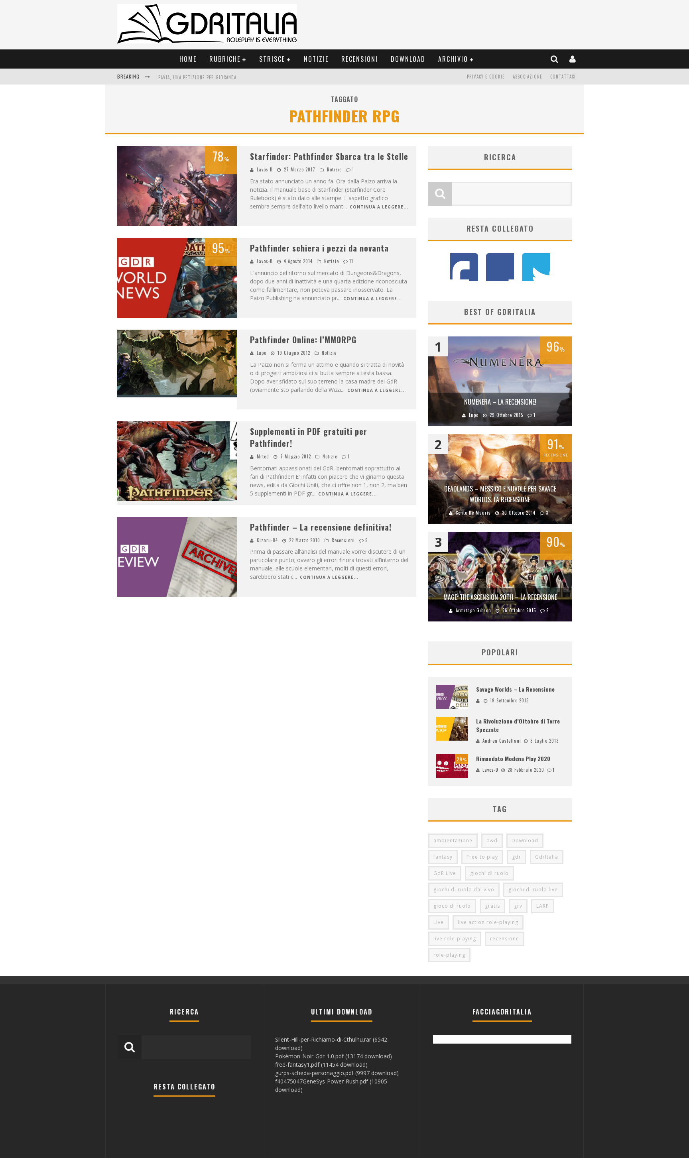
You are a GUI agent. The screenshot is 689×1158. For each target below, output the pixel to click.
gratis (492, 905)
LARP (542, 905)
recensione (504, 938)
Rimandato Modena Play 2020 (513, 758)
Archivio (453, 59)
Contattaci (563, 76)
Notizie (316, 59)
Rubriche (224, 59)
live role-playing (454, 938)
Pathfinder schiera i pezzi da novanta (319, 248)
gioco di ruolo (452, 905)
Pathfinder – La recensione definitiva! (321, 527)
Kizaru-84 (267, 540)
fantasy (443, 856)
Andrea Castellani (501, 740)
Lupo (261, 353)
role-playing (449, 955)
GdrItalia (546, 856)
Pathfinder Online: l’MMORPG (303, 340)
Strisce (272, 59)
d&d (492, 840)
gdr (516, 856)
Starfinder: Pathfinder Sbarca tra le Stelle (329, 156)
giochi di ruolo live (533, 889)
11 (351, 261)
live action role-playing (488, 922)
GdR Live (444, 873)
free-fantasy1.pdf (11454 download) (321, 1064)
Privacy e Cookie (486, 76)
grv (518, 905)
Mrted (263, 456)
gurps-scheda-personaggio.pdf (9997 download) (337, 1073)
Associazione (527, 76)
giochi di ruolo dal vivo (463, 889)
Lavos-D (265, 169)
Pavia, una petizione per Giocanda (197, 77)
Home (188, 59)
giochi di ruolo (489, 873)
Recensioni (359, 59)
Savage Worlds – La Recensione (515, 689)
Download (408, 59)
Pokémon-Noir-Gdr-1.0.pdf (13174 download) (333, 1056)
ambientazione (452, 840)
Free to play (482, 856)
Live (438, 922)
